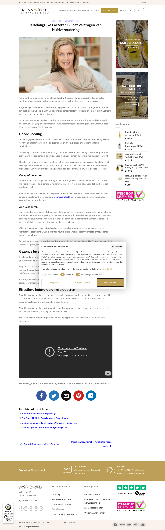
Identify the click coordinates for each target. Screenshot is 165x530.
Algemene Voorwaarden (30, 523)
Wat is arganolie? (67, 11)
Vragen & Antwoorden (94, 513)
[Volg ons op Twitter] (31, 508)
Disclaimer (63, 523)
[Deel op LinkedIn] (91, 395)
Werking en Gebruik (87, 11)
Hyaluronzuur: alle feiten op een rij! (39, 413)
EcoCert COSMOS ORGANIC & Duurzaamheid (98, 501)
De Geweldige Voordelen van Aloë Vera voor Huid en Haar (49, 423)
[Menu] (12, 504)
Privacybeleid (49, 523)
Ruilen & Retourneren (62, 499)
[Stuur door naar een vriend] (66, 395)
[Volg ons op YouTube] (41, 508)
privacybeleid (107, 269)
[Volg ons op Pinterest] (36, 508)
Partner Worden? (92, 494)
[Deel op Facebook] (41, 395)
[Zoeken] (131, 10)
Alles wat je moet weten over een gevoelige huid (45, 427)
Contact (73, 523)
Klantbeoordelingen (93, 507)
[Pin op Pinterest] (78, 395)
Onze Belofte (58, 509)
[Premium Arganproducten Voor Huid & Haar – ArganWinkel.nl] (34, 11)
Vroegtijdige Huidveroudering (65, 21)
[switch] (8, 520)
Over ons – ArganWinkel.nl (64, 514)
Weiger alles (55, 282)
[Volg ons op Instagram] (26, 508)
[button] (143, 2)
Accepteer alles (110, 282)
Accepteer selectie (82, 282)
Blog (122, 11)
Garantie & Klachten (61, 504)
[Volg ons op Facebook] (21, 508)
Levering (56, 494)
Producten (108, 11)
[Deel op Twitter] (54, 395)
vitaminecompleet (60, 197)
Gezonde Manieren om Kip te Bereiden (41, 444)
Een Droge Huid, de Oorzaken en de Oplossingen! (45, 418)
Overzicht (118, 246)
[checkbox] (49, 274)
